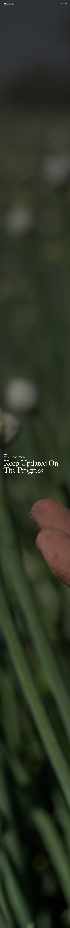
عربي (59, 3)
